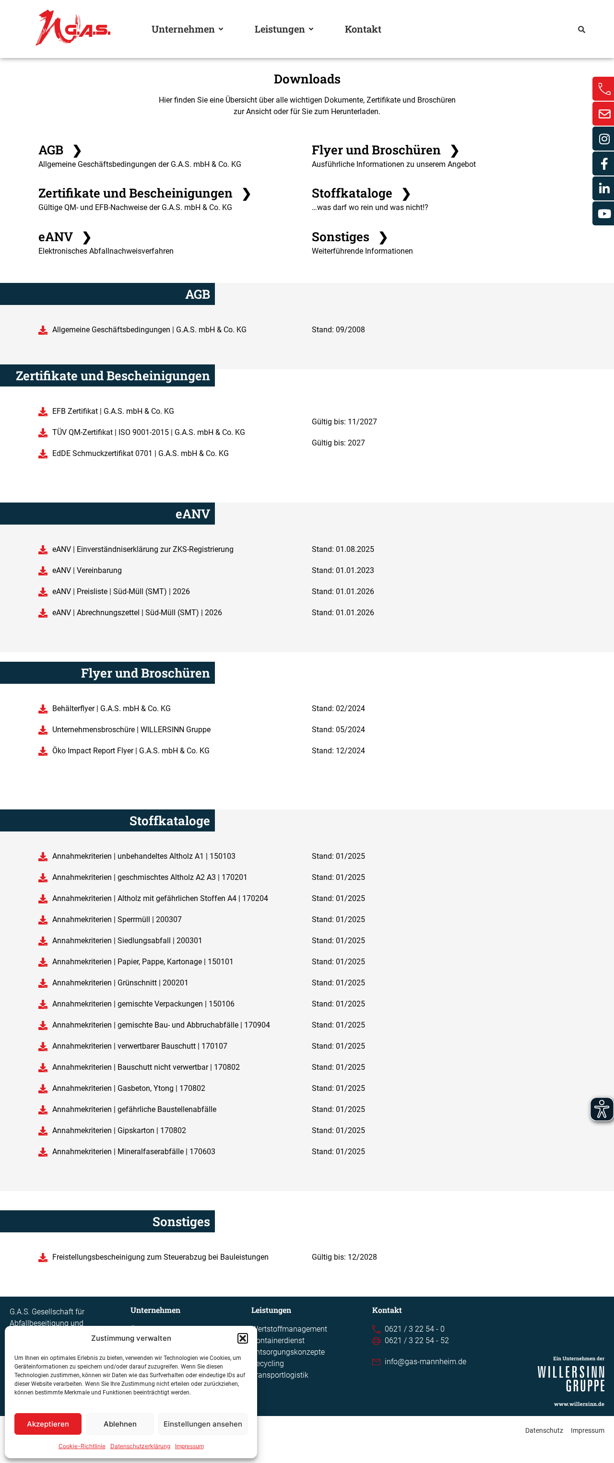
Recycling (267, 1363)
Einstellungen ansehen (203, 1423)
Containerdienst (278, 1340)
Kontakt (363, 29)
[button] (243, 1338)
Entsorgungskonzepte (288, 1352)
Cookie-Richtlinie (82, 1446)
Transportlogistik (279, 1375)
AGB (60, 149)
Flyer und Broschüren (386, 149)
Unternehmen (183, 29)
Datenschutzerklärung (140, 1446)
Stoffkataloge (362, 193)
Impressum (189, 1446)
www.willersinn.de (579, 1403)
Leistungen (280, 29)
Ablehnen (120, 1423)
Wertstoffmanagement (289, 1329)
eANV (65, 236)
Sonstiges (350, 236)
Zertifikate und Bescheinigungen (145, 193)
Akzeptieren (48, 1423)
